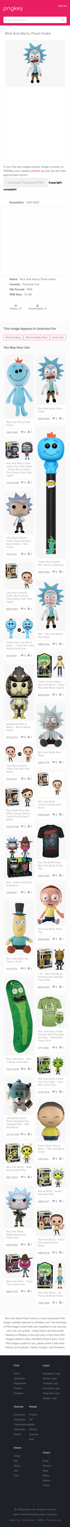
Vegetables (20, 1383)
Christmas (19, 1414)
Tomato (18, 1388)
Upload (62, 5)
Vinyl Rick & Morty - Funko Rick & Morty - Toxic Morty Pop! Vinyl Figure (19, 597)
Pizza (17, 1373)
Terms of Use (54, 1520)
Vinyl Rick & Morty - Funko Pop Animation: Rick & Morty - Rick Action (18, 542)
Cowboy (33, 1434)
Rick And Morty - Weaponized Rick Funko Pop (16, 1234)
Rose (45, 1470)
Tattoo (46, 1485)
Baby (32, 1424)
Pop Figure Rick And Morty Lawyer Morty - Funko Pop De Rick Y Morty (18, 815)
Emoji (45, 1460)
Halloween (19, 1419)
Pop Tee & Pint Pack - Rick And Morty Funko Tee (50, 865)
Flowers (47, 1465)
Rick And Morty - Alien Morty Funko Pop (19, 1168)
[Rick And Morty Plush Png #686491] (50, 905)
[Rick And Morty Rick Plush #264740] (50, 726)
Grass (17, 1465)
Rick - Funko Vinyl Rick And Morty (19, 884)
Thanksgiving (21, 1424)
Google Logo (50, 1398)
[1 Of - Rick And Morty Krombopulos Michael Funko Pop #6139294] (50, 959)
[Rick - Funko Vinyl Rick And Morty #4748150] (19, 857)
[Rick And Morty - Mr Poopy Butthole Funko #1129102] (50, 1275)
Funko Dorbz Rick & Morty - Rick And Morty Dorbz (51, 1148)
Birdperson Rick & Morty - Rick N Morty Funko (18, 727)
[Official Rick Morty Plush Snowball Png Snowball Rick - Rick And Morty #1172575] (19, 1096)
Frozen (33, 1414)
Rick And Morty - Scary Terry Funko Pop (19, 1283)
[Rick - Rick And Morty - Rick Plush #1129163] (50, 605)
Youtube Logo (50, 1383)
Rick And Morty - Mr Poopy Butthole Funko (50, 1294)
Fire (16, 1460)
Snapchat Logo (51, 1393)
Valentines (19, 1429)
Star (16, 1470)
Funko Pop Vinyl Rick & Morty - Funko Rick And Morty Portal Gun (19, 645)
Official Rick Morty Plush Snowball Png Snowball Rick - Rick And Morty (17, 1123)
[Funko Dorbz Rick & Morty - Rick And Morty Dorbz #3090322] (50, 1121)
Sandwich (19, 1378)
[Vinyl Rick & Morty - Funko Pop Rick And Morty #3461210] (19, 754)
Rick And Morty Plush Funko (18, 423)
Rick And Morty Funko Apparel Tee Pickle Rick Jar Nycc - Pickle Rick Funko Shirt (51, 1036)
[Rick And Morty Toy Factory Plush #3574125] (19, 928)
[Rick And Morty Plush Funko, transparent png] (35, 63)
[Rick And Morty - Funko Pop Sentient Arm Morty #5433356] (50, 1223)
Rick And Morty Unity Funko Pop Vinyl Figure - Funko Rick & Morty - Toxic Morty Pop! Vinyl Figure (19, 469)
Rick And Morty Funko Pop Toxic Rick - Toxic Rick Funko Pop (50, 1081)
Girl (31, 1419)
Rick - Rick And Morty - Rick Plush (51, 635)
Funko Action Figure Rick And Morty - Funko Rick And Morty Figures (51, 684)
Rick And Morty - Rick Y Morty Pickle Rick (18, 1060)
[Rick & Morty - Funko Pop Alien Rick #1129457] (50, 1177)
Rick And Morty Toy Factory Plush (17, 960)
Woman (33, 1429)
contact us (37, 170)
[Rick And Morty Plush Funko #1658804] (50, 380)
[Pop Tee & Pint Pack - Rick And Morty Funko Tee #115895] (50, 841)
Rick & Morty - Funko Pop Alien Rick (50, 1193)
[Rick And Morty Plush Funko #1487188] (19, 387)
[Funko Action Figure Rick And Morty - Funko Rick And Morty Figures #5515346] (50, 665)
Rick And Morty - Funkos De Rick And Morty (49, 804)
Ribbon (46, 1480)
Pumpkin (18, 1393)
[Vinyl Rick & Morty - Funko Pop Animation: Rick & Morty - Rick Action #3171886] (19, 513)
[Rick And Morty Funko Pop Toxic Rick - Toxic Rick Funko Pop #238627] (50, 1066)
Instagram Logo (51, 1373)
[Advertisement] (35, 123)
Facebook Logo (51, 1388)
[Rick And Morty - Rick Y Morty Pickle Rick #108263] (19, 1016)
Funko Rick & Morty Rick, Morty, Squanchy (51, 563)
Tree (16, 1475)
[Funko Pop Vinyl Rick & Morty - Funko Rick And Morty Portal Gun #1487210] (19, 628)
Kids (31, 1439)
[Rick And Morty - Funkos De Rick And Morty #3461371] (50, 784)
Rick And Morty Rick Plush (49, 754)
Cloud (17, 1455)
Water (46, 1475)
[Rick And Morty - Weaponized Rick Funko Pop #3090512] (19, 1207)
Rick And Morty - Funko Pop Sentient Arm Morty (51, 1242)
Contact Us (28, 1520)
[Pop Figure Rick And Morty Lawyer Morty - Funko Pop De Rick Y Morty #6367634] (19, 797)
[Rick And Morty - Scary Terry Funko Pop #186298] (19, 1265)
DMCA (40, 1520)
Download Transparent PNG (25, 182)
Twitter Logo (50, 1378)
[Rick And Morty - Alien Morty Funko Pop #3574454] (19, 1153)
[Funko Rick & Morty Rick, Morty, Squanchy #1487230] (50, 493)
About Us (14, 1520)
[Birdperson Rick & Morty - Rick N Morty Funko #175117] (19, 692)
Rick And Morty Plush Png (50, 930)
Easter (17, 1434)
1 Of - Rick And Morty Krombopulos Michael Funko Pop (50, 976)
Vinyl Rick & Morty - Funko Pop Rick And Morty (17, 768)
